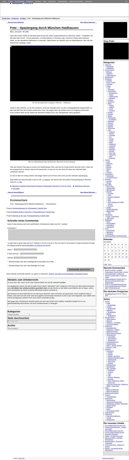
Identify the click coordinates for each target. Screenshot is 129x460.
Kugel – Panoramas (112, 216)
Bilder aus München (112, 389)
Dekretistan (110, 66)
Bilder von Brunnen (112, 391)
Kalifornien (112, 144)
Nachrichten (52, 1)
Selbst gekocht (111, 75)
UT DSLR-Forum (65, 186)
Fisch (109, 195)
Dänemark (111, 89)
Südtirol (111, 107)
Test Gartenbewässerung (118, 284)
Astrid (108, 162)
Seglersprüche (62, 1)
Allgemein (15, 186)
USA (109, 130)
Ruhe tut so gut (115, 288)
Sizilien (111, 105)
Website (10, 258)
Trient (111, 109)
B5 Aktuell (109, 407)
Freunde (107, 179)
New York (112, 153)
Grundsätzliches (111, 328)
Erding (111, 95)
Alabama (112, 132)
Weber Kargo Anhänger (113, 333)
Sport (106, 229)
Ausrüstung (110, 351)
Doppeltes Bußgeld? (111, 434)
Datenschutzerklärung (113, 416)
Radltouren (29, 1)
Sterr (107, 170)
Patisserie (109, 73)
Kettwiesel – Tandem (112, 330)
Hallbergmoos (113, 96)
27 (123, 257)
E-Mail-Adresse (13, 254)
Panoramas (108, 214)
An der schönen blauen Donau (114, 432)
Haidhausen (78, 186)
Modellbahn (110, 68)
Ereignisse (15, 18)
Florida (111, 139)
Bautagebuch (109, 77)
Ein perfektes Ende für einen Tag (115, 425)
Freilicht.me (110, 176)
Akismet (13, 245)
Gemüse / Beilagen (114, 197)
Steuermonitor (110, 400)
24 (112, 257)
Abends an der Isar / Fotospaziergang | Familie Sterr (31, 216)
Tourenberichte (111, 335)
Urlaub (108, 86)
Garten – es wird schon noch (114, 436)
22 (105, 257)
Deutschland (30, 186)
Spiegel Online (111, 405)
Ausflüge (23, 18)
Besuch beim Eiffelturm (15, 22)
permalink (16, 189)
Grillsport (38, 1)
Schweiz (110, 123)
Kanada (110, 112)
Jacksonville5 (110, 188)
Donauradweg (110, 223)
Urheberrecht (110, 419)
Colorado (112, 135)
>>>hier (19, 182)
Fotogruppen (47, 186)
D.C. (110, 137)
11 (116, 250)
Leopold (109, 181)
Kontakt (108, 418)
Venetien (112, 110)
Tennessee (112, 154)
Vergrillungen (110, 366)
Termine (107, 395)
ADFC (108, 221)
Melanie (108, 167)
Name (10, 249)
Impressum (88, 1)
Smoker (108, 207)
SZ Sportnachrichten (112, 411)
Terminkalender (111, 396)
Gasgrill (110, 354)
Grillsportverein (111, 365)
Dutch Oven (110, 186)
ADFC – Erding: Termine (114, 345)
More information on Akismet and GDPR (36, 245)
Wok (109, 213)
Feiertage (109, 84)
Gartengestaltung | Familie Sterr (115, 279)
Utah (110, 156)
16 (109, 254)
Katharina (109, 163)
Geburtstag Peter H (111, 294)
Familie (10, 1)
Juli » (109, 264)
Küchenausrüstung (112, 324)
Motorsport (109, 232)
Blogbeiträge (112, 305)
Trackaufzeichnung (112, 342)
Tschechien (111, 128)
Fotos (45, 1)
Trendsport (109, 234)
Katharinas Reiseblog (76, 1)
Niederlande (111, 118)
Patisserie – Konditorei (113, 322)
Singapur (110, 125)
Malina (108, 165)
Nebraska (112, 149)
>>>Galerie (46, 180)
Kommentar (12, 228)
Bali (109, 87)
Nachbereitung (111, 344)
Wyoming (112, 158)
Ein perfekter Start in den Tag (114, 431)
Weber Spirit (110, 211)
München (55, 186)
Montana (112, 147)
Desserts (110, 193)
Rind (109, 200)
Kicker (108, 409)
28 (126, 257)
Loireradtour (110, 225)
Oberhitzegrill (110, 190)
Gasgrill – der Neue (114, 356)
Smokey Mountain (112, 209)
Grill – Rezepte (111, 368)
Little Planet (110, 218)
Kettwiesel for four (112, 331)
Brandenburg (113, 93)
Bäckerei (109, 72)
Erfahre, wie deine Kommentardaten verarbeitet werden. (68, 274)
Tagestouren (110, 227)
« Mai (105, 264)
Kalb (109, 199)
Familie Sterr (6, 18)
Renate (108, 183)
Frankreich (111, 102)
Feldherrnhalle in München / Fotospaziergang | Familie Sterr (34, 212)
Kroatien (110, 114)
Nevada (111, 151)
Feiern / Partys (110, 82)
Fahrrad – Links (111, 347)
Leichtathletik (110, 230)
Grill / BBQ (108, 184)
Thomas (109, 172)
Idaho (111, 142)
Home (4, 1)
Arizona (111, 133)
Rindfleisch (111, 370)
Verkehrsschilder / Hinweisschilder (116, 236)
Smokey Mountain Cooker (116, 358)
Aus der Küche (19, 1)
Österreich (111, 121)
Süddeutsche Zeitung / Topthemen (117, 404)
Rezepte (109, 192)
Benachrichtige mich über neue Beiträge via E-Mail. (27, 266)
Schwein (110, 206)
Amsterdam (112, 119)
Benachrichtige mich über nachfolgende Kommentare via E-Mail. (31, 262)
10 (112, 250)
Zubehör (110, 363)
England (110, 100)
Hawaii (111, 140)
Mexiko (110, 116)
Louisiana (112, 146)
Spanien (110, 126)
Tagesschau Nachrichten (114, 402)
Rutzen (108, 169)
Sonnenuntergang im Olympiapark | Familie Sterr (30, 208)
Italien (110, 103)
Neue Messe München (88, 22)
